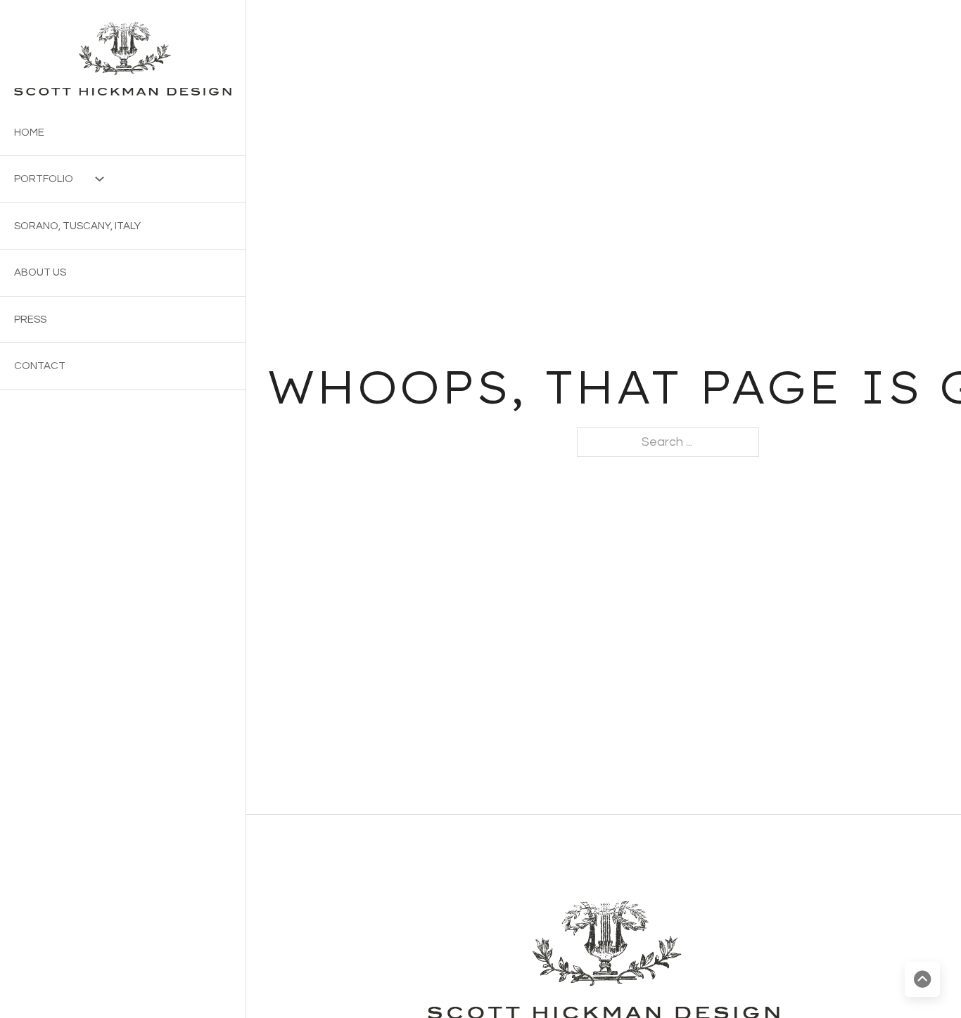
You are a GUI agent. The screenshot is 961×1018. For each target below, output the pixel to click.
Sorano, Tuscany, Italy (77, 226)
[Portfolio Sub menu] (92, 179)
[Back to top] (922, 979)
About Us (40, 272)
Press (30, 319)
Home (29, 132)
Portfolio (43, 179)
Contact (39, 366)
